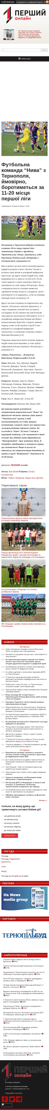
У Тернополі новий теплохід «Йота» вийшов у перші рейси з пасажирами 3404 (23, 1001)
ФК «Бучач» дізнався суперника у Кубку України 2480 (22, 1047)
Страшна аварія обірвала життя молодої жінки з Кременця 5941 (22, 960)
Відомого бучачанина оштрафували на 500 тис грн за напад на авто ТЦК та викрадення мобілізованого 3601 (23, 993)
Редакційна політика (13, 1093)
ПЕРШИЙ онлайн (19, 465)
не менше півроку (12, 826)
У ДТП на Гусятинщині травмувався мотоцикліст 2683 (22, 1035)
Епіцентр (20, 478)
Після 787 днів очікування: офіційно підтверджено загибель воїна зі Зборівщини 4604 (22, 980)
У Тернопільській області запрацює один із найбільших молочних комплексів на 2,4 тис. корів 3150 (22, 1021)
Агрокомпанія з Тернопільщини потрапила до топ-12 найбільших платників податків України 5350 (23, 973)
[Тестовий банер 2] (24, 935)
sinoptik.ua (16, 876)
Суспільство (7, 475)
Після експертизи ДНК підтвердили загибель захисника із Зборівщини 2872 (20, 1028)
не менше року (11, 819)
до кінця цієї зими (12, 830)
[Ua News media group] (24, 900)
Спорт (31, 472)
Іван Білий (14, 472)
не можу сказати (11, 823)
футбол (39, 478)
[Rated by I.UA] (7, 1105)
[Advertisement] (24, 91)
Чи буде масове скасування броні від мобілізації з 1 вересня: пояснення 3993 (23, 986)
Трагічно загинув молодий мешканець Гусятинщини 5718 (23, 967)
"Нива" (11, 478)
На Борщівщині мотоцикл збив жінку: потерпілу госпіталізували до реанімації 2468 (21, 1054)
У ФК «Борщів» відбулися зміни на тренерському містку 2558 (22, 1041)
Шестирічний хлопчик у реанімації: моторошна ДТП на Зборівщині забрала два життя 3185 (23, 1014)
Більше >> (43, 800)
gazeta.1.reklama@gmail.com (17, 1089)
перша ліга (30, 478)
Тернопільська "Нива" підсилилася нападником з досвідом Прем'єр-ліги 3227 (22, 1007)
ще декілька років (12, 816)
